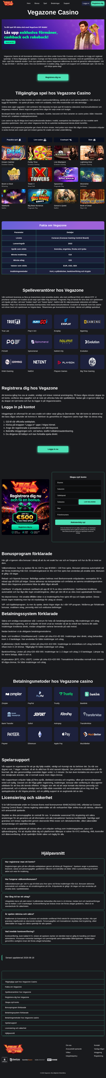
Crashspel (64, 140)
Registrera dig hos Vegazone (17, 997)
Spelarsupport (11, 1023)
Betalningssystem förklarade (16, 1013)
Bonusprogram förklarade (15, 1007)
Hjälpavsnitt (10, 1033)
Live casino (38, 140)
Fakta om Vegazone (13, 987)
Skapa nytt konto (12, 1002)
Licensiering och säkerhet (15, 1028)
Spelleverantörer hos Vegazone (18, 992)
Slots (90, 140)
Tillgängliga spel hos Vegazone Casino (21, 982)
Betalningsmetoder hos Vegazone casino (22, 1018)
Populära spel (12, 140)
